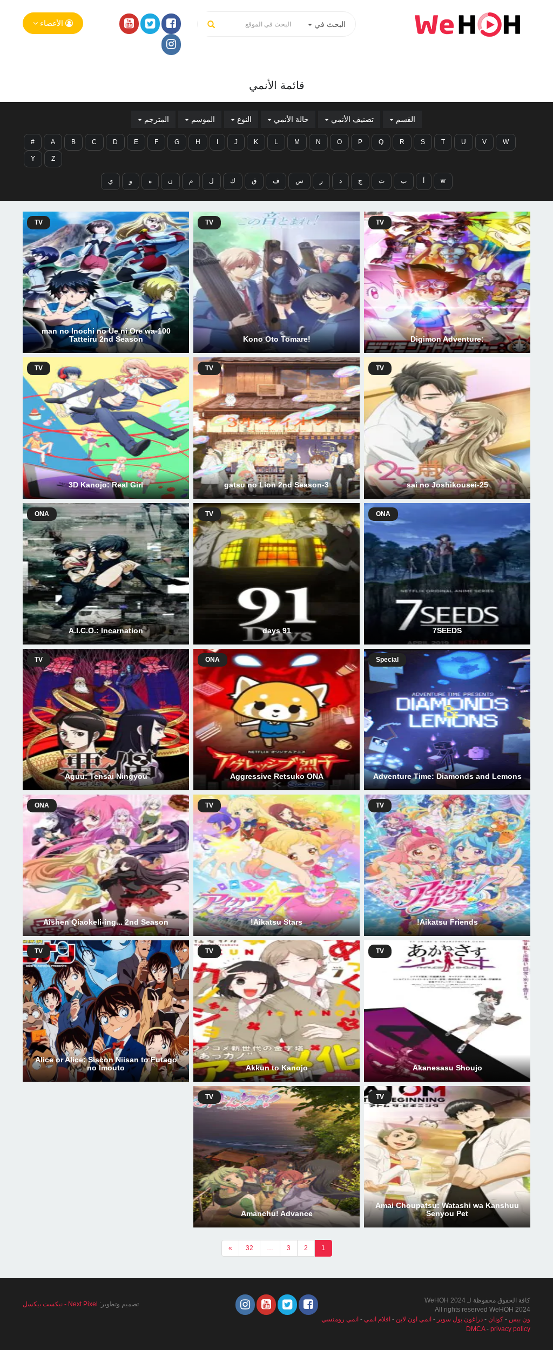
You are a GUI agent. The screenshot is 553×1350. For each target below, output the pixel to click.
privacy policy (510, 1329)
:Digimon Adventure (447, 339)
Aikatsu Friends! (447, 922)
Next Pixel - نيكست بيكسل (60, 1304)
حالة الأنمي (290, 119)
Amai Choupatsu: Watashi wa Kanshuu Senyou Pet (447, 1209)
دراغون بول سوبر (460, 1319)
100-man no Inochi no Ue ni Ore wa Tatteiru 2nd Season (106, 335)
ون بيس (519, 1319)
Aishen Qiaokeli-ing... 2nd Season (105, 922)
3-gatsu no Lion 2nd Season (276, 484)
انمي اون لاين (413, 1319)
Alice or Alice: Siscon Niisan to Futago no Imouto (106, 1063)
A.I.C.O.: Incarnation (106, 630)
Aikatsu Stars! (276, 922)
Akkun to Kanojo (277, 1067)
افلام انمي (377, 1319)
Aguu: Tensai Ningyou (106, 776)
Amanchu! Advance (277, 1213)
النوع (243, 119)
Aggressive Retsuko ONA (276, 776)
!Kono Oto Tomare (277, 339)
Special (387, 659)
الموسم (202, 119)
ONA (383, 514)
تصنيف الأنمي (351, 119)
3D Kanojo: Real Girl (106, 484)
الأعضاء (51, 23)
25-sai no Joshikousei (447, 484)
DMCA (475, 1329)
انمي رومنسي (340, 1319)
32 (249, 1248)
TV (380, 222)
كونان (495, 1319)
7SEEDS (447, 630)
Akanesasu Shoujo (447, 1067)
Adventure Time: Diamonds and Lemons (447, 776)
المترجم (155, 119)
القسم (404, 119)
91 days (276, 630)
